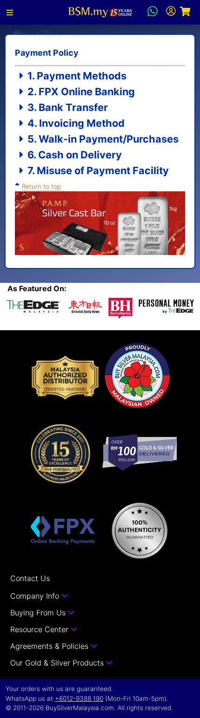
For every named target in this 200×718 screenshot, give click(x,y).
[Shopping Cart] (185, 12)
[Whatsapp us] (152, 12)
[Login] (171, 12)
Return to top (41, 186)
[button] (10, 12)
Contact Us (30, 578)
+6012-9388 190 (79, 698)
